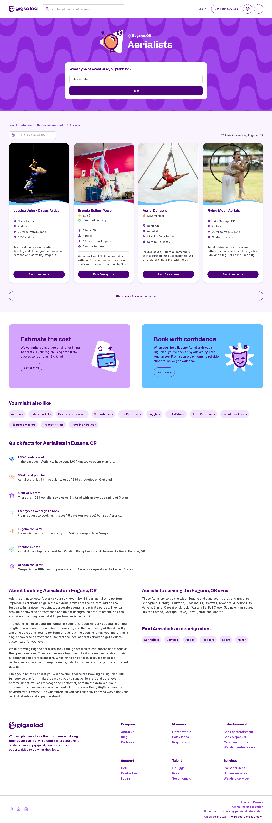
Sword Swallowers (234, 414)
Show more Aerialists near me (136, 296)
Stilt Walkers (176, 414)
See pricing (31, 367)
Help (124, 768)
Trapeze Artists (53, 424)
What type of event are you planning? (100, 69)
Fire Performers (130, 414)
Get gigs (178, 768)
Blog (124, 737)
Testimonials (181, 778)
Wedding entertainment (241, 747)
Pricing (177, 773)
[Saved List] (247, 8)
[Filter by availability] (36, 135)
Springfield (151, 639)
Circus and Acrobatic (51, 125)
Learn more (164, 372)
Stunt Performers (203, 414)
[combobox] (85, 9)
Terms (245, 802)
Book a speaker (235, 737)
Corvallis (172, 639)
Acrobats (17, 414)
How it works (181, 732)
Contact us (129, 773)
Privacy (258, 802)
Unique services (235, 773)
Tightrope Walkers (23, 424)
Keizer (241, 639)
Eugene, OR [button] (141, 35)
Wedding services (237, 778)
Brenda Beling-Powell (95, 210)
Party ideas (180, 737)
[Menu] (258, 8)
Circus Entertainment (72, 414)
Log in (202, 8)
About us (127, 732)
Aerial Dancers (155, 210)
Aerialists (76, 125)
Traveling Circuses (83, 424)
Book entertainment (238, 732)
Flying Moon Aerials (223, 210)
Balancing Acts (41, 414)
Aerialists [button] (150, 45)
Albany (189, 639)
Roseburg (208, 639)
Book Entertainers (21, 125)
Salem (226, 639)
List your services (226, 8)
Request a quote (184, 742)
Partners (127, 742)
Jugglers (154, 414)
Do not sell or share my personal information (233, 811)
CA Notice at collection (247, 806)
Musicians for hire (237, 742)
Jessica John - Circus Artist (36, 210)
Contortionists (103, 414)
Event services (234, 768)
